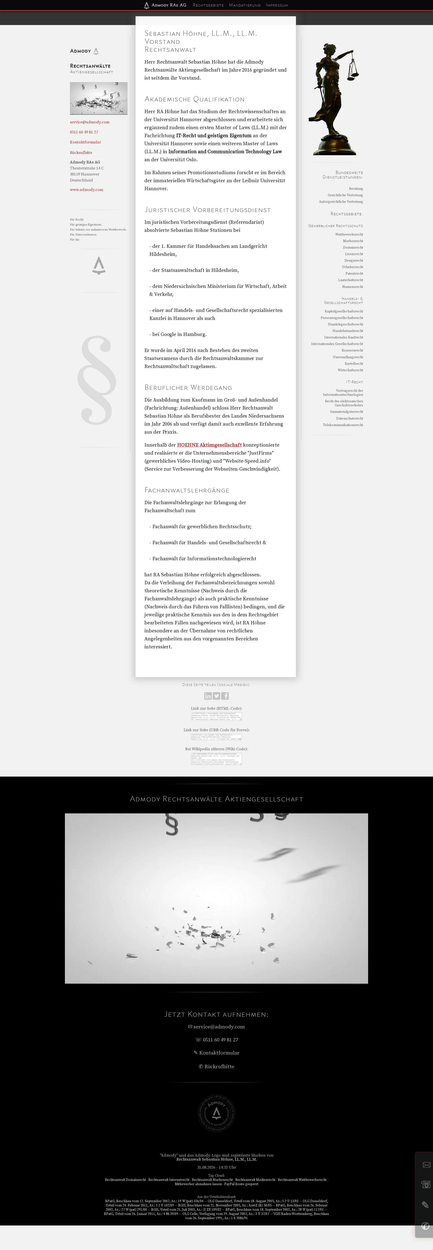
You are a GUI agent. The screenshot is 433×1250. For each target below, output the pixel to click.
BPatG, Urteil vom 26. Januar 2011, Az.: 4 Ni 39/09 (141, 1214)
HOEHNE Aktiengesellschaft (209, 445)
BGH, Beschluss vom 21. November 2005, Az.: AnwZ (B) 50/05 (225, 1205)
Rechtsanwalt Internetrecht (168, 1180)
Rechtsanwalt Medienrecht (255, 1180)
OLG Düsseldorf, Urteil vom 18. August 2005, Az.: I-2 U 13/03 (253, 1201)
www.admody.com (86, 189)
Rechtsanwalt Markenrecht (212, 1180)
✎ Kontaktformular (216, 1053)
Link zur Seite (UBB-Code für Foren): (217, 730)
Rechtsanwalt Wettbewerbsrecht (302, 1180)
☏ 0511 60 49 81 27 (216, 1040)
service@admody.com (90, 122)
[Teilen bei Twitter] (217, 698)
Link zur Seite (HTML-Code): (216, 708)
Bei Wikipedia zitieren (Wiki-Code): (216, 749)
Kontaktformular (85, 142)
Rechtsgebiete (208, 5)
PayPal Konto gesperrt (241, 1184)
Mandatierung (245, 5)
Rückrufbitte (81, 152)
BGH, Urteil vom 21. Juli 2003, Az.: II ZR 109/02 (186, 1210)
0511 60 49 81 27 (84, 132)
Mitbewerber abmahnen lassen (198, 1184)
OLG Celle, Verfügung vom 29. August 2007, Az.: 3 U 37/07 (225, 1214)
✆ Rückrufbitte (216, 1066)
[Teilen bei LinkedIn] (208, 698)
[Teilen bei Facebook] (225, 698)
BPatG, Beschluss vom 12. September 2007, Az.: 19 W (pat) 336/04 (154, 1201)
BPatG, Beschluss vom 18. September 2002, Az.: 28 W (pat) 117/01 (275, 1210)
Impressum (277, 5)
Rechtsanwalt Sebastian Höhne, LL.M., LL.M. (216, 1159)
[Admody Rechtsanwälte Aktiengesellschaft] (216, 1130)
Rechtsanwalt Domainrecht (125, 1180)
